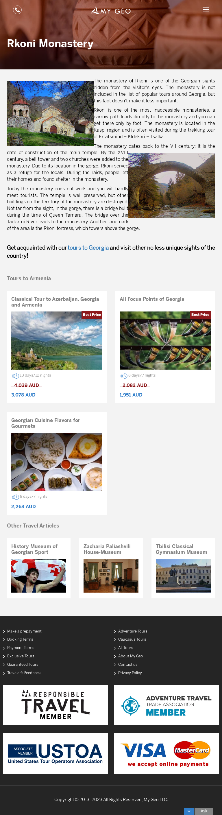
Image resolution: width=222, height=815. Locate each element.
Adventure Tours (132, 631)
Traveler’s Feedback (24, 673)
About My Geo (130, 656)
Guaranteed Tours (22, 665)
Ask (204, 811)
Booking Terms (20, 639)
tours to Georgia (88, 248)
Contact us (128, 665)
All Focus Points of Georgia (152, 299)
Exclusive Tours (20, 656)
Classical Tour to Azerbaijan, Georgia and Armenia (55, 302)
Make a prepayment (24, 631)
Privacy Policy (130, 673)
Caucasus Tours (132, 639)
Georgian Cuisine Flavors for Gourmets (45, 423)
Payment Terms (20, 648)
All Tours (125, 648)
